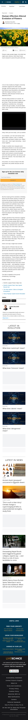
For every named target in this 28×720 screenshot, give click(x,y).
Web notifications (14, 696)
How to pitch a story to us (14, 705)
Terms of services (16, 184)
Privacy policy (14, 688)
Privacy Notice (18, 185)
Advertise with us (14, 694)
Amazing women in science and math (19, 638)
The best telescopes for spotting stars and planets (8, 652)
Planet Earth (4, 13)
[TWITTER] (11, 308)
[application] (14, 120)
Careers (14, 699)
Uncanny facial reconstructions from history (19, 641)
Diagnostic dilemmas (8, 630)
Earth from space (19, 628)
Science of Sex (6, 300)
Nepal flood (11, 6)
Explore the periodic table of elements (8, 641)
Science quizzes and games (8, 649)
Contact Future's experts (14, 680)
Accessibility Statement (14, 677)
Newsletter (23, 50)
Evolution (11, 13)
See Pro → (17, 2)
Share (5, 50)
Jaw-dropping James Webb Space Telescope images (8, 638)
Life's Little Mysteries (8, 628)
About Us (14, 683)
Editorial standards (14, 702)
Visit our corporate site (16, 666)
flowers (13, 300)
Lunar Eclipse (22, 6)
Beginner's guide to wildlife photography (20, 650)
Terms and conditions (14, 686)
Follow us (16, 50)
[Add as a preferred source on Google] (14, 671)
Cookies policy (14, 691)
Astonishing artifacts (20, 630)
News (18, 23)
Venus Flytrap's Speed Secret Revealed (14, 293)
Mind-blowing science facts (20, 651)
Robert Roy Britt (11, 22)
